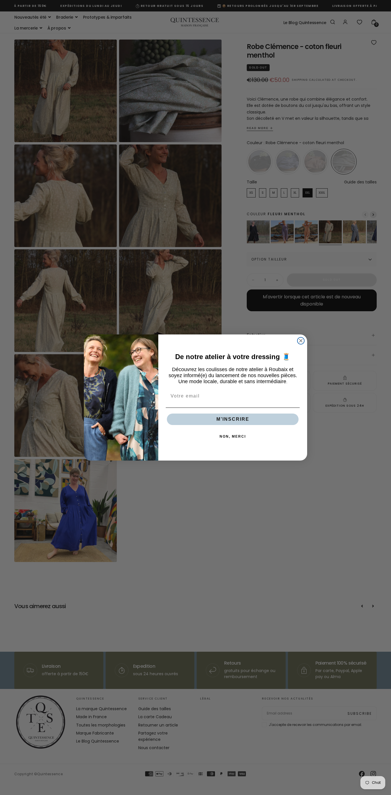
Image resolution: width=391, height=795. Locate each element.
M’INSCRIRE (232, 419)
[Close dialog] (300, 340)
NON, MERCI (233, 436)
